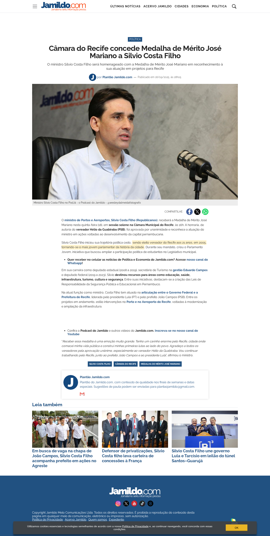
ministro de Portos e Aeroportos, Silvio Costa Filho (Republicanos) (110, 220)
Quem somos (97, 519)
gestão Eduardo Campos (190, 270)
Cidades (182, 6)
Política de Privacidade (47, 519)
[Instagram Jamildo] (119, 503)
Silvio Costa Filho (99, 364)
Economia (200, 6)
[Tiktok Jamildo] (143, 503)
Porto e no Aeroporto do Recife (149, 302)
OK (236, 527)
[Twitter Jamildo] (127, 503)
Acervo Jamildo (157, 6)
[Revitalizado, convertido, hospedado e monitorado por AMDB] (234, 521)
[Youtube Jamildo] (135, 503)
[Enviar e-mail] (82, 394)
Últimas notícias (125, 6)
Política (219, 6)
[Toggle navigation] (35, 6)
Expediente (116, 519)
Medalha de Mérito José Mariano (160, 364)
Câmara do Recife (125, 364)
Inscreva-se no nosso (170, 330)
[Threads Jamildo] (151, 503)
